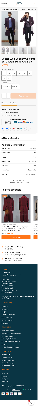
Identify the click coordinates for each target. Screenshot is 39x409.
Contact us (5, 309)
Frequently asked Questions (11, 333)
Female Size (6, 87)
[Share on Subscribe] (21, 128)
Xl (19, 73)
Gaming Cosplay (7, 363)
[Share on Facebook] (7, 128)
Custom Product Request (10, 347)
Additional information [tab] (10, 138)
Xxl (30, 73)
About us (5, 306)
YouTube (5, 381)
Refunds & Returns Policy (11, 342)
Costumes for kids (8, 366)
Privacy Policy (7, 317)
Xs (25, 73)
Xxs (4, 78)
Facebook (5, 373)
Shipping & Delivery (9, 339)
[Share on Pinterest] (14, 128)
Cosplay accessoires (9, 360)
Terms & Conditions (9, 315)
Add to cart (23, 96)
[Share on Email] (18, 128)
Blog (3, 344)
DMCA (4, 312)
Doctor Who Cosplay (32, 9)
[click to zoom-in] (19, 28)
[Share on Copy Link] (28, 128)
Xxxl (9, 78)
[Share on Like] (3, 128)
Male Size (15, 87)
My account (6, 355)
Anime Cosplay (7, 357)
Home (3, 9)
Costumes (9, 9)
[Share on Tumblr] (25, 128)
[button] (8, 95)
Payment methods (8, 336)
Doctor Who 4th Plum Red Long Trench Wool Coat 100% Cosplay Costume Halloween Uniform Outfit (16, 229)
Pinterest (5, 376)
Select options (16, 237)
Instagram (5, 379)
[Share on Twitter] (10, 128)
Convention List (7, 320)
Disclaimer (5, 323)
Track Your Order (8, 331)
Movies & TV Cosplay (19, 9)
